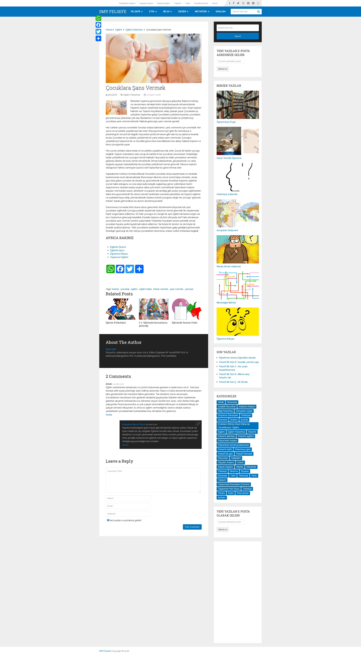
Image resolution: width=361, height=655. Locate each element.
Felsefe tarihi (225, 449)
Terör (254, 475)
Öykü (187, 3)
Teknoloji (243, 475)
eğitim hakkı (145, 289)
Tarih (232, 475)
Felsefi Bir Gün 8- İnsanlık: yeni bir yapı (239, 362)
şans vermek (176, 289)
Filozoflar (223, 458)
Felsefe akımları (226, 436)
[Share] (98, 38)
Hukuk (240, 462)
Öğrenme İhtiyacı (119, 253)
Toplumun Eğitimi (119, 257)
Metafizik (251, 467)
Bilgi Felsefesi (225, 411)
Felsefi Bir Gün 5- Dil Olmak (233, 382)
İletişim (221, 497)
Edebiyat (246, 415)
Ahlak (221, 402)
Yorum (215, 3)
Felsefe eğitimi (246, 436)
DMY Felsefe (112, 12)
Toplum (177, 3)
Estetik (244, 419)
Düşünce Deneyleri (228, 415)
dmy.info (112, 94)
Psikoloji (222, 471)
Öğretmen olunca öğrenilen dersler (237, 357)
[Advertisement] (238, 592)
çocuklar (124, 289)
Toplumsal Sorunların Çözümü (233, 484)
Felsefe (252, 432)
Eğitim (221, 432)
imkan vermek (160, 289)
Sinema (234, 471)
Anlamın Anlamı (247, 406)
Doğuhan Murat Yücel (133, 424)
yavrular (189, 289)
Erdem (233, 419)
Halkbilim (236, 458)
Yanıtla (109, 415)
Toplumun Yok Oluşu (228, 488)
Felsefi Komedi (201, 3)
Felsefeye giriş (242, 449)
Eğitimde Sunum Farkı (184, 322)
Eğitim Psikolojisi (116, 322)
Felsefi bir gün (225, 453)
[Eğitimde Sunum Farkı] (187, 309)
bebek (115, 289)
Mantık (239, 467)
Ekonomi (222, 419)
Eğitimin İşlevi (117, 250)
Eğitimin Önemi (118, 247)
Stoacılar (222, 475)
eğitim (134, 289)
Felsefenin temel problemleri (233, 445)
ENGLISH (220, 11)
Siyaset (245, 471)
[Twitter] (98, 31)
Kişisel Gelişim (163, 3)
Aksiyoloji (232, 402)
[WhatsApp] (98, 18)
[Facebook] (98, 24)
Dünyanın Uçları (244, 411)
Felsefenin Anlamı (127, 3)
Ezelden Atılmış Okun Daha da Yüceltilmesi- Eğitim (234, 426)
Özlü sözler (243, 493)
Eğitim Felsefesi (131, 94)
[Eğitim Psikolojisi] (121, 309)
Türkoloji (247, 488)
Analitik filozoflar (226, 406)
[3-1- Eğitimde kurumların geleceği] (154, 309)
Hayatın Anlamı (146, 3)
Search (259, 11)
